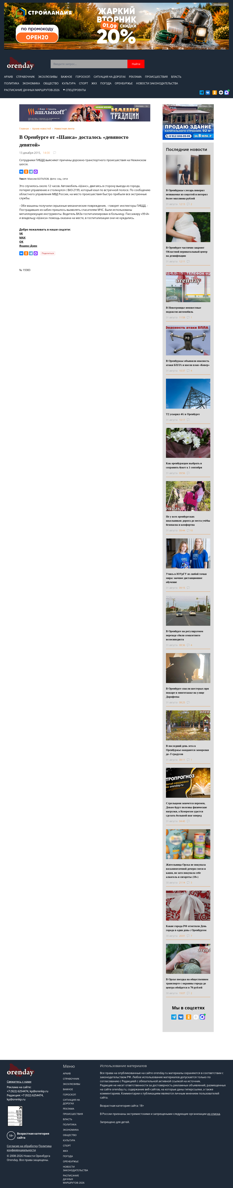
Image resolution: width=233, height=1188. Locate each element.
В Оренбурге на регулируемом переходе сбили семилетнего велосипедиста (184, 635)
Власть (176, 77)
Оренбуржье (124, 83)
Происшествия (156, 77)
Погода (105, 83)
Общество (51, 83)
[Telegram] (31, 172)
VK (21, 233)
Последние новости (186, 149)
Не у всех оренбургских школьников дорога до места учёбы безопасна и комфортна (188, 520)
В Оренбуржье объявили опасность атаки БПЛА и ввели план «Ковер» (188, 363)
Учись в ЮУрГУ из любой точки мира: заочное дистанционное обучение (186, 578)
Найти (136, 64)
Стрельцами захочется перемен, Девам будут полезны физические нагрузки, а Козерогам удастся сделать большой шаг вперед (186, 809)
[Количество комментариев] (191, 261)
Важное (66, 77)
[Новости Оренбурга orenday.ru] (20, 63)
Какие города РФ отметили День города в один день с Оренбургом (186, 928)
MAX (22, 238)
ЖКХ (94, 83)
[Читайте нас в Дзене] (221, 92)
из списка (213, 1114)
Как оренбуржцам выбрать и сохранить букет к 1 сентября (184, 465)
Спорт (83, 83)
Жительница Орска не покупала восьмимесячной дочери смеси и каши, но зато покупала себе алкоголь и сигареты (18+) (186, 871)
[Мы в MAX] (226, 92)
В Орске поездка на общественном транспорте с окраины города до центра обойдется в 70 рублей (187, 983)
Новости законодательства (157, 83)
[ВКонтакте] (21, 172)
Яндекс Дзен (28, 246)
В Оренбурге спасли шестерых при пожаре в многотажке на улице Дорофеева (187, 692)
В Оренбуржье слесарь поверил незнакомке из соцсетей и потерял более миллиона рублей (187, 194)
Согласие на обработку (22, 1146)
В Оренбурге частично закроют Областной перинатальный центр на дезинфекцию (186, 251)
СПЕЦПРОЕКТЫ (76, 90)
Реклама (135, 77)
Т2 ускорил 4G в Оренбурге (183, 414)
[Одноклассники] (26, 172)
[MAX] (36, 172)
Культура (69, 83)
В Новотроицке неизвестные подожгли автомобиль (183, 310)
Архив (8, 77)
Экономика (31, 83)
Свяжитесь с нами (19, 1082)
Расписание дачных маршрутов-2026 (32, 90)
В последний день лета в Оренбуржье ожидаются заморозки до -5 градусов (187, 750)
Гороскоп (83, 77)
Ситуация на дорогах (110, 77)
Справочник (25, 77)
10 (191, 530)
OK (21, 242)
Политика (11, 83)
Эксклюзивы (47, 77)
